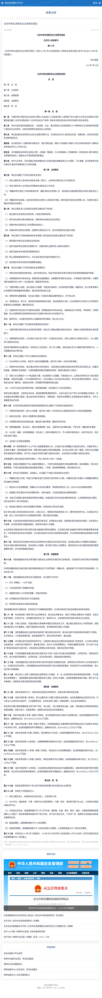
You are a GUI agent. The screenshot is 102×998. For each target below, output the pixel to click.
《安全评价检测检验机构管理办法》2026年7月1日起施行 (51, 908)
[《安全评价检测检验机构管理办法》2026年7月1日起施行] (51, 885)
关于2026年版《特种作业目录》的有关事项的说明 (24, 932)
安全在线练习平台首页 (13, 953)
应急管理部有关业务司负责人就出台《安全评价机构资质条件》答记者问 (33, 915)
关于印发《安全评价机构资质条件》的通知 (21, 921)
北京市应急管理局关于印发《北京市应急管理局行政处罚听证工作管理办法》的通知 (38, 926)
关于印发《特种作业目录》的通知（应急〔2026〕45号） (27, 937)
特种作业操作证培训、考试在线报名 (19, 959)
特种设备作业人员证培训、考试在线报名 (20, 969)
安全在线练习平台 (14, 3)
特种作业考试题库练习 (13, 964)
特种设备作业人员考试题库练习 (17, 975)
